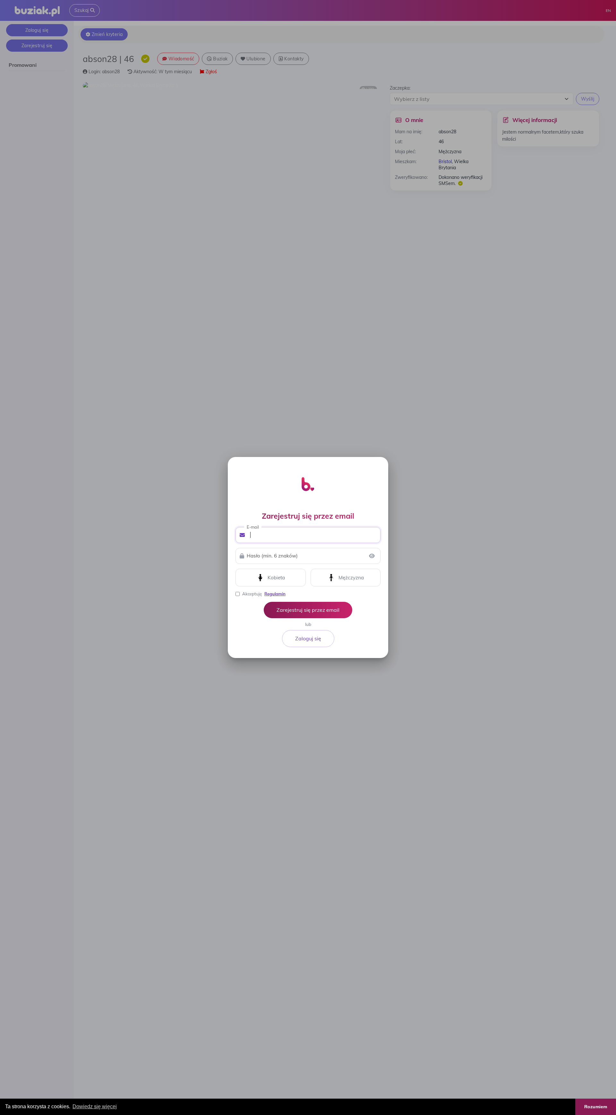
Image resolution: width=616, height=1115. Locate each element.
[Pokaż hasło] (372, 556)
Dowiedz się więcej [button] (95, 1106)
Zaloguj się (308, 638)
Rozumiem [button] (595, 1106)
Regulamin (275, 593)
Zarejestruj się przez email (308, 610)
